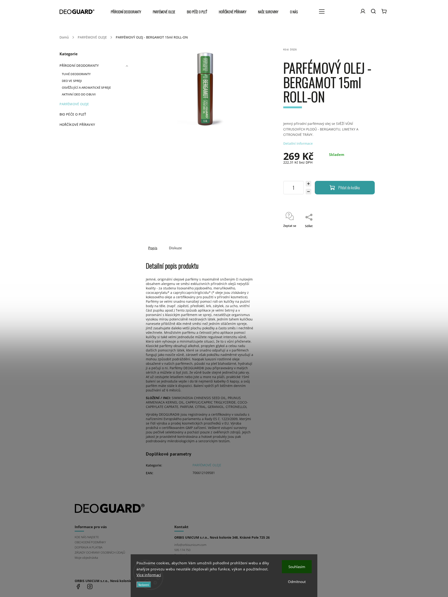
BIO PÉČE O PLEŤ (73, 114)
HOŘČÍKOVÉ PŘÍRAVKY (77, 124)
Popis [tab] (152, 248)
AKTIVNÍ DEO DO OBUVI (79, 94)
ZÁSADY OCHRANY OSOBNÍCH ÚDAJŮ (100, 553)
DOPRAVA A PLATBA (88, 547)
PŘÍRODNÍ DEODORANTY (79, 65)
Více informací (148, 574)
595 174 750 (182, 550)
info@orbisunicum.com (190, 545)
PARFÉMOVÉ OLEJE (74, 104)
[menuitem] (129, 12)
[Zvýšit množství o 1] (308, 183)
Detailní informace (298, 143)
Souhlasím (296, 566)
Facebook (78, 586)
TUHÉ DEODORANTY (76, 74)
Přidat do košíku (349, 187)
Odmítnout (297, 581)
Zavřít (360, 232)
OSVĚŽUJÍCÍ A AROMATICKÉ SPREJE (86, 88)
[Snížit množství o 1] (308, 191)
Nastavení (143, 584)
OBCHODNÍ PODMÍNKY (90, 542)
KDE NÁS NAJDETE (87, 537)
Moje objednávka (86, 558)
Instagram (89, 586)
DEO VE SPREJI (72, 81)
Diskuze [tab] (175, 248)
